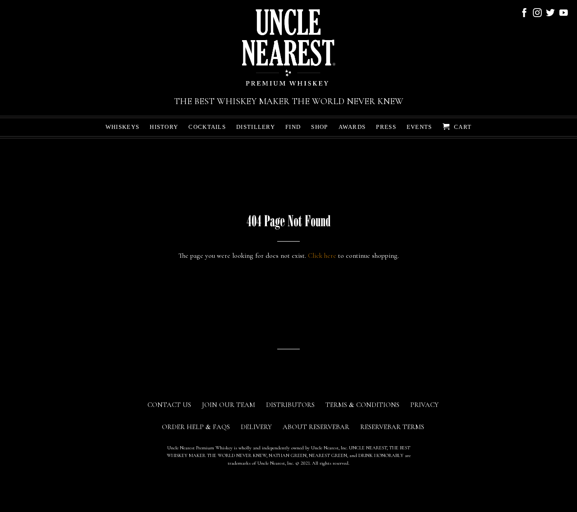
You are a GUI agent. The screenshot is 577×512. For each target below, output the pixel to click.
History (164, 126)
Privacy (424, 405)
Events (419, 126)
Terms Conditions (362, 405)
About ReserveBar (316, 427)
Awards (352, 126)
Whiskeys (122, 126)
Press (386, 126)
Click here (322, 255)
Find (293, 126)
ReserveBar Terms (392, 427)
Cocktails (207, 126)
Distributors (290, 405)
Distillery (255, 126)
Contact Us (169, 405)
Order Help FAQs (196, 427)
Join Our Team (228, 405)
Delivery (256, 427)
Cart (462, 126)
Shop (319, 126)
